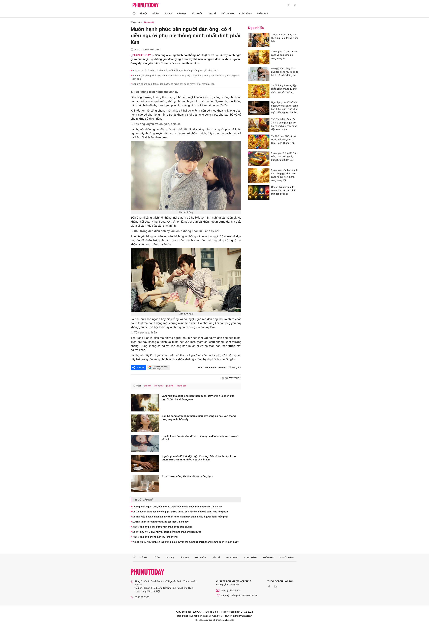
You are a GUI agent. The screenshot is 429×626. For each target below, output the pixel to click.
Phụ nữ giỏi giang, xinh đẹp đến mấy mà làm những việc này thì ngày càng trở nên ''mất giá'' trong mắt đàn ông (185, 77)
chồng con (181, 385)
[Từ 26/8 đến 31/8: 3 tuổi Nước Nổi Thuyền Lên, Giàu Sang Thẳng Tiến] (258, 142)
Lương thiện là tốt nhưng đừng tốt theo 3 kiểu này (160, 521)
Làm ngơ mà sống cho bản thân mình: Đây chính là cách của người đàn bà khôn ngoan (198, 398)
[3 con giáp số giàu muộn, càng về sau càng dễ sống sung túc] (258, 57)
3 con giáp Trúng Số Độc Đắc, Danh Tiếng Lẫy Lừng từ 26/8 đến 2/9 (284, 156)
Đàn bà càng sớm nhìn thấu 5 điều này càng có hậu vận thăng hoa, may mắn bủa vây (199, 418)
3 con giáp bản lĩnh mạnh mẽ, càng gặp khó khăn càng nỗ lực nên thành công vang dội (284, 175)
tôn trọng (158, 385)
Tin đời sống (287, 557)
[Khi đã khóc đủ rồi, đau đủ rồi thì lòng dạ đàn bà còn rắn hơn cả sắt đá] (145, 443)
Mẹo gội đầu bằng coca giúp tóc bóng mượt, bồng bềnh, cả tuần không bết (284, 71)
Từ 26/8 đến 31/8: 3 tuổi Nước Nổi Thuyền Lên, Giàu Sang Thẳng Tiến (283, 139)
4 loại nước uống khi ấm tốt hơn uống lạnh (187, 476)
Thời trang (227, 13)
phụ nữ (147, 385)
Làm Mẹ (168, 13)
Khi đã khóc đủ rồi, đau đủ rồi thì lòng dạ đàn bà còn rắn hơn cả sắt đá (200, 438)
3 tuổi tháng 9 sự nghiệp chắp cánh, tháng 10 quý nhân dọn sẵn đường (284, 88)
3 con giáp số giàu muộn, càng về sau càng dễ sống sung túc (284, 55)
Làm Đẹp (181, 13)
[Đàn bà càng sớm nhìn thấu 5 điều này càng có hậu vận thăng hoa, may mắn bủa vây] (145, 423)
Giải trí (212, 13)
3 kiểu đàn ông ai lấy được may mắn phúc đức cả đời (162, 526)
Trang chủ (135, 22)
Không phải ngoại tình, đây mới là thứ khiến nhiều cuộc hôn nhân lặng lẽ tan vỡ (177, 506)
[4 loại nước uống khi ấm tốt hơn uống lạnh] (145, 483)
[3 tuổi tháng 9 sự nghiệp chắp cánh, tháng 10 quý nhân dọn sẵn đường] (258, 91)
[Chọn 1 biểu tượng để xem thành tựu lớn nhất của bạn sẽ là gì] (258, 192)
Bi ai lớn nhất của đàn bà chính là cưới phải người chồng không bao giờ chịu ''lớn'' (175, 70)
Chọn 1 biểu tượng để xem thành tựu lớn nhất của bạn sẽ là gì (283, 190)
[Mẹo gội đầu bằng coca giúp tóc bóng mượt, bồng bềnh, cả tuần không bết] (258, 74)
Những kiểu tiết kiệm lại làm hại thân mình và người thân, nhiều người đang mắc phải (180, 516)
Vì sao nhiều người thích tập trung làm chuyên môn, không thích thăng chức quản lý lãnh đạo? (185, 541)
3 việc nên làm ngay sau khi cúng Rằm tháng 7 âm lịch (284, 38)
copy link (236, 367)
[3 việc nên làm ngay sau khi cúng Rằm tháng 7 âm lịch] (258, 40)
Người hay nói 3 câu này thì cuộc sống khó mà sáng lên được (166, 531)
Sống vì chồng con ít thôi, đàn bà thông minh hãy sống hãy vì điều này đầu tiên (173, 84)
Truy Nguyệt (235, 378)
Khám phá (262, 13)
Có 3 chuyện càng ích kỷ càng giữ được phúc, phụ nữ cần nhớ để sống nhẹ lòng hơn (180, 511)
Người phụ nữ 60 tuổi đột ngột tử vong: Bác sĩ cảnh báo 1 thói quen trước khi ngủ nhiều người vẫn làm (199, 458)
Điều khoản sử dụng (205, 620)
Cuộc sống (245, 13)
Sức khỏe (197, 13)
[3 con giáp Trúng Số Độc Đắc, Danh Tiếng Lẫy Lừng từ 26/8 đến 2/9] (258, 158)
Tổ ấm (155, 13)
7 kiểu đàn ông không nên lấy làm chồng (155, 536)
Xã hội (143, 13)
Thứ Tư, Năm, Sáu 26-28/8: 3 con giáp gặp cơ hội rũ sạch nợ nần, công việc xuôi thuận (284, 124)
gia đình (169, 385)
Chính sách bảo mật (224, 620)
